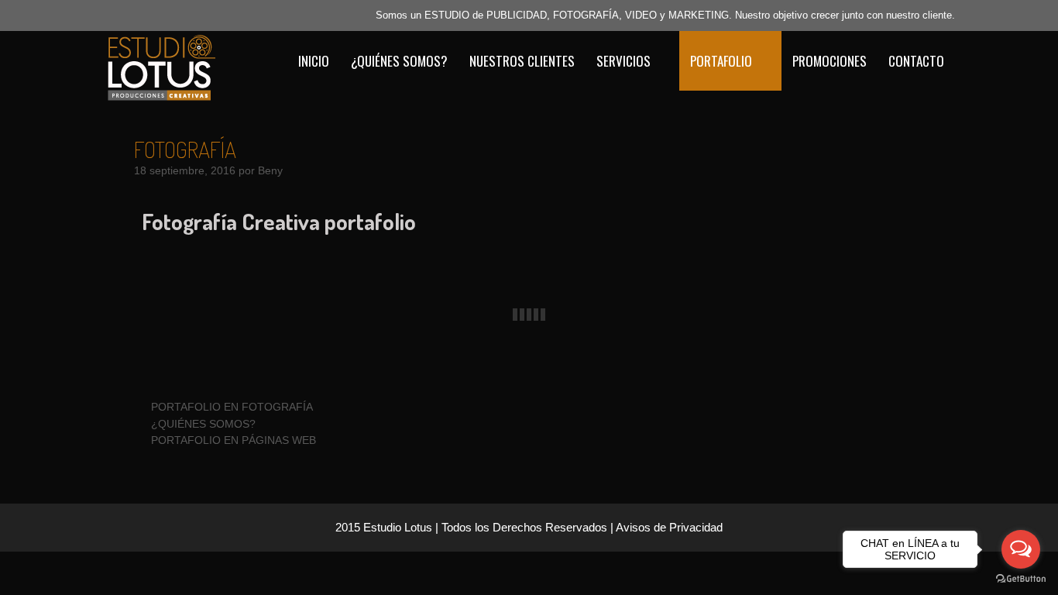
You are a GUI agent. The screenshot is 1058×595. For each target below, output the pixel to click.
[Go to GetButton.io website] (1021, 579)
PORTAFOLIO (721, 61)
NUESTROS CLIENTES (522, 61)
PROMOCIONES (829, 61)
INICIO (313, 61)
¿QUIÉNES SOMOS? (399, 61)
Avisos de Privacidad (669, 527)
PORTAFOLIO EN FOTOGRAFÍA (232, 407)
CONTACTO (916, 61)
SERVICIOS (623, 61)
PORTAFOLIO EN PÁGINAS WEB (233, 440)
